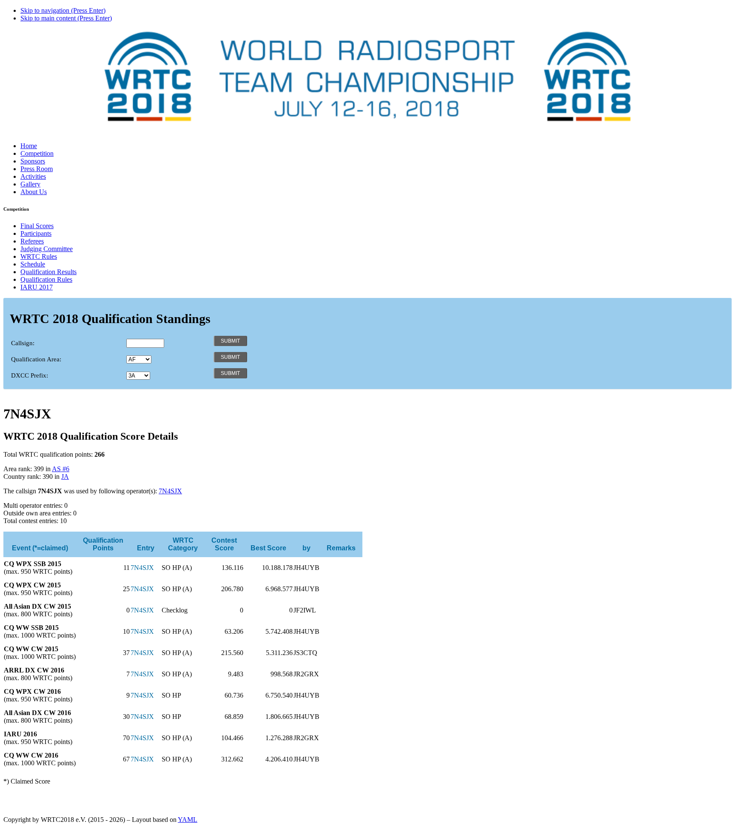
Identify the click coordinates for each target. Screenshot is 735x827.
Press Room (36, 168)
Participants (35, 233)
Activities (33, 176)
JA (65, 476)
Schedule (32, 264)
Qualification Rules (46, 279)
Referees (32, 241)
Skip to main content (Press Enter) (66, 18)
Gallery (30, 184)
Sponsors (32, 161)
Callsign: (22, 343)
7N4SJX (170, 491)
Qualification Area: (36, 359)
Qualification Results (48, 271)
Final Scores (37, 225)
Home (28, 145)
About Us (33, 191)
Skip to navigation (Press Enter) (62, 10)
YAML (187, 819)
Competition (37, 153)
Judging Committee (46, 248)
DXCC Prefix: (29, 375)
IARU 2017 (36, 287)
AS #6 (60, 468)
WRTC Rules (38, 256)
